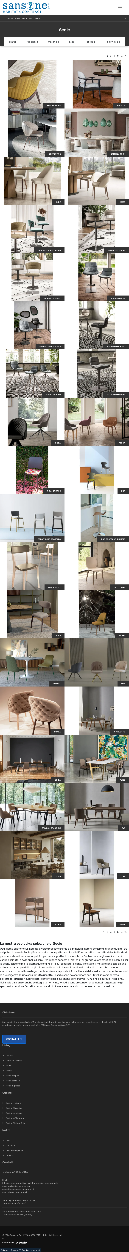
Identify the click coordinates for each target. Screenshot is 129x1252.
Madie (8, 1065)
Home (10, 18)
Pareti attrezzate (14, 1060)
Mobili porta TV (13, 1081)
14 (125, 55)
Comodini (10, 1145)
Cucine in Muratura (15, 1118)
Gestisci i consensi (31, 1250)
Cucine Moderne (14, 1103)
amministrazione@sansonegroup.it (41, 1183)
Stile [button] (71, 41)
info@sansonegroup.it (13, 1183)
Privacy (4, 1250)
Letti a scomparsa (14, 1150)
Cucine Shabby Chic (15, 1123)
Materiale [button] (53, 41)
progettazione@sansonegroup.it (18, 1189)
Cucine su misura (14, 1113)
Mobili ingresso (13, 1086)
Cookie (14, 1250)
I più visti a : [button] (113, 41)
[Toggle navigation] (120, 8)
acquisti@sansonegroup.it (15, 1192)
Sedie (37, 18)
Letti (8, 1140)
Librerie (9, 1055)
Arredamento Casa (23, 18)
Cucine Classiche (14, 1108)
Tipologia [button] (89, 41)
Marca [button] (13, 41)
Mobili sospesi (12, 1076)
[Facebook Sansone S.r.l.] (3, 1239)
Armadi (9, 1155)
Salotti (9, 1071)
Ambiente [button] (32, 41)
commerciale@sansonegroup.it (17, 1186)
